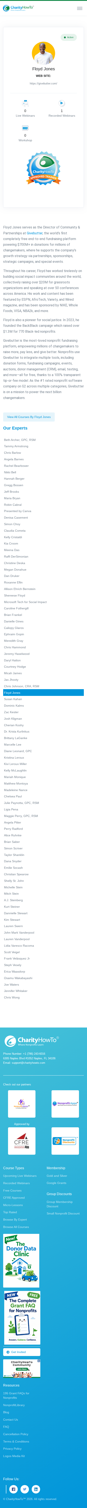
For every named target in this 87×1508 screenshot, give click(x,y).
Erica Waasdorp (14, 971)
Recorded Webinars (16, 1183)
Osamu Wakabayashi (18, 978)
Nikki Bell (10, 472)
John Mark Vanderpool (19, 932)
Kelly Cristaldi (13, 537)
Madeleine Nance (15, 790)
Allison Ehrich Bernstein (19, 589)
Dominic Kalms (14, 705)
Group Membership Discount (60, 1204)
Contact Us (10, 1419)
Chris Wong (12, 997)
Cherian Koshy (14, 725)
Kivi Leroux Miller (15, 764)
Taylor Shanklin (14, 855)
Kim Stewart (12, 919)
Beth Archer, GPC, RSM (20, 440)
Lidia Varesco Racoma (19, 945)
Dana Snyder (13, 861)
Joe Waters (11, 984)
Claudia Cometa (15, 530)
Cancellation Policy (15, 1434)
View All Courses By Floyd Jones (29, 417)
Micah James (13, 673)
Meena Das (11, 550)
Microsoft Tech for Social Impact (25, 602)
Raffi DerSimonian (16, 556)
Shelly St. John (14, 880)
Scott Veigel (12, 952)
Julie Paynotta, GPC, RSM (21, 803)
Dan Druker (11, 576)
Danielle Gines (13, 621)
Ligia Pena (11, 809)
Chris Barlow (12, 452)
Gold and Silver (57, 1175)
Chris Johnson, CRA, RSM (21, 686)
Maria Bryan (12, 498)
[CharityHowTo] (19, 8)
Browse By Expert (15, 1219)
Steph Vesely (12, 965)
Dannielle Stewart (15, 913)
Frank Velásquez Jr (17, 958)
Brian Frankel (13, 615)
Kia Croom (11, 543)
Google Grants (56, 1183)
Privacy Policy (12, 1448)
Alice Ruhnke (13, 835)
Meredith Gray (13, 640)
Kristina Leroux (14, 757)
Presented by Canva (17, 511)
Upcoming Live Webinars (20, 1175)
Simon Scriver (13, 848)
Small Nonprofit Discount (63, 1213)
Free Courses (12, 1190)
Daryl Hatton (12, 660)
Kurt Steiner (12, 906)
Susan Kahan (13, 699)
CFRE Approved (14, 1197)
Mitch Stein (11, 893)
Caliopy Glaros (14, 628)
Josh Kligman (13, 718)
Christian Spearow (16, 874)
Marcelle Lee (12, 744)
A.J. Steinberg (13, 900)
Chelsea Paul (13, 796)
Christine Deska (14, 563)
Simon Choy (12, 524)
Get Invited (18, 1352)
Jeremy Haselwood (17, 653)
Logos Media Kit (14, 1456)
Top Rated (10, 1212)
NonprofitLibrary (14, 1405)
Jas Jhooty (11, 679)
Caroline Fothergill (16, 608)
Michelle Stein (13, 887)
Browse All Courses (16, 1227)
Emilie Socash (13, 867)
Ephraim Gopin (14, 634)
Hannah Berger (14, 478)
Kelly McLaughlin (15, 770)
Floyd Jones (12, 692)
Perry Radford (13, 828)
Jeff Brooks (11, 491)
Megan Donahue (15, 569)
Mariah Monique (15, 777)
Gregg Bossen (13, 485)
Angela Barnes (14, 459)
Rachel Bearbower (16, 465)
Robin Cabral (13, 504)
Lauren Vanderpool (17, 939)
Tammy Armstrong (16, 446)
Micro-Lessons (13, 1205)
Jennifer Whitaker (15, 991)
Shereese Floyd (14, 595)
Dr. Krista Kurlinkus (16, 731)
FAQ (6, 1426)
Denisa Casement (16, 517)
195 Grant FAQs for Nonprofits (16, 1395)
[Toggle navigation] (79, 8)
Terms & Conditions (16, 1441)
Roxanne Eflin (13, 582)
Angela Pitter (12, 822)
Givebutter (34, 233)
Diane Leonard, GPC (18, 751)
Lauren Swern (13, 926)
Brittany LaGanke (15, 738)
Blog (6, 1412)
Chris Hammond (15, 647)
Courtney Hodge (15, 666)
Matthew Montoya (16, 783)
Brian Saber (12, 841)
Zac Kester (11, 712)
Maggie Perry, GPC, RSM (21, 816)
